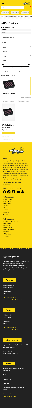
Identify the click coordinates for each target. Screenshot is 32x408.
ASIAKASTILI (6, 237)
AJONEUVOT (6, 211)
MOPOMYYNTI (7, 203)
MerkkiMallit (9, 16)
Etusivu (2, 16)
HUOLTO (5, 207)
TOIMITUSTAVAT (7, 233)
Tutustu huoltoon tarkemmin (12, 394)
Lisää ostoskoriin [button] (7, 133)
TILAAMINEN (6, 225)
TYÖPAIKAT (6, 205)
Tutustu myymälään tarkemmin (12, 300)
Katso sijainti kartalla (9, 297)
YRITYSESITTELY (7, 199)
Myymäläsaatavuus (8, 139)
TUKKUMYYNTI (7, 209)
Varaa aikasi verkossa (9, 396)
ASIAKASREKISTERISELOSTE (10, 221)
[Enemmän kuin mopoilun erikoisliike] (26, 3)
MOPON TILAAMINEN (8, 229)
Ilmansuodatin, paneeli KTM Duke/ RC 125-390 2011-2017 (8, 126)
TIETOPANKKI (6, 213)
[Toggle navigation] (3, 3)
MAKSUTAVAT (7, 231)
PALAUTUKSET (7, 235)
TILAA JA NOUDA (7, 227)
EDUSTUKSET (6, 214)
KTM (25, 16)
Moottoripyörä (18, 16)
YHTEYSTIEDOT (7, 201)
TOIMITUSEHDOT (7, 223)
